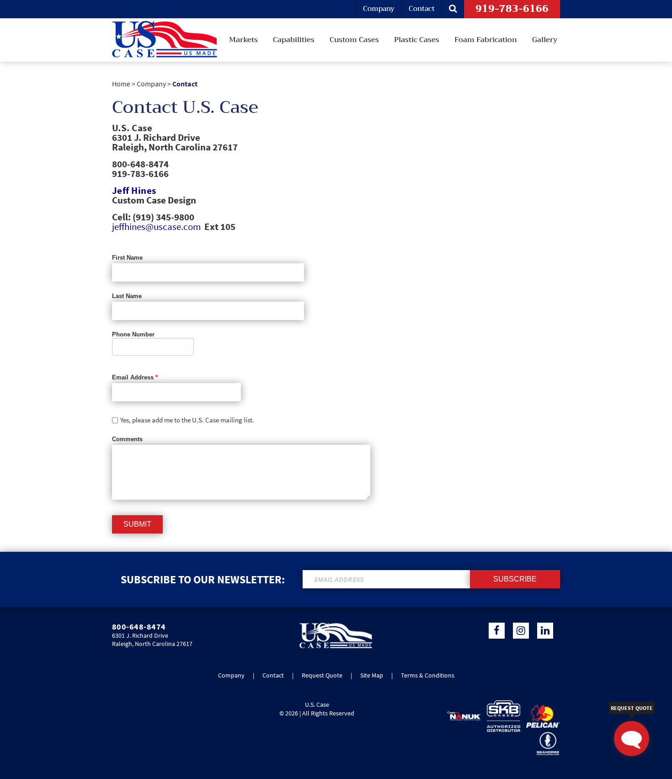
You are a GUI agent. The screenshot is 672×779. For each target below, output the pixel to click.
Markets (243, 39)
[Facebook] (497, 631)
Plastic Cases (416, 39)
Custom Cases (354, 39)
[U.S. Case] (335, 646)
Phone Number (133, 334)
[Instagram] (521, 631)
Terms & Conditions (427, 675)
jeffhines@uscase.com (156, 226)
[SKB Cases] (501, 716)
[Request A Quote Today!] (631, 738)
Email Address (135, 377)
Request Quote (322, 675)
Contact (422, 9)
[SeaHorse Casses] (545, 743)
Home (121, 83)
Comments (127, 439)
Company (379, 9)
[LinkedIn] (545, 631)
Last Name (127, 296)
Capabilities (294, 39)
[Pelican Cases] (541, 716)
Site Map (371, 675)
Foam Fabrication (485, 39)
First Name (127, 257)
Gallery (544, 39)
